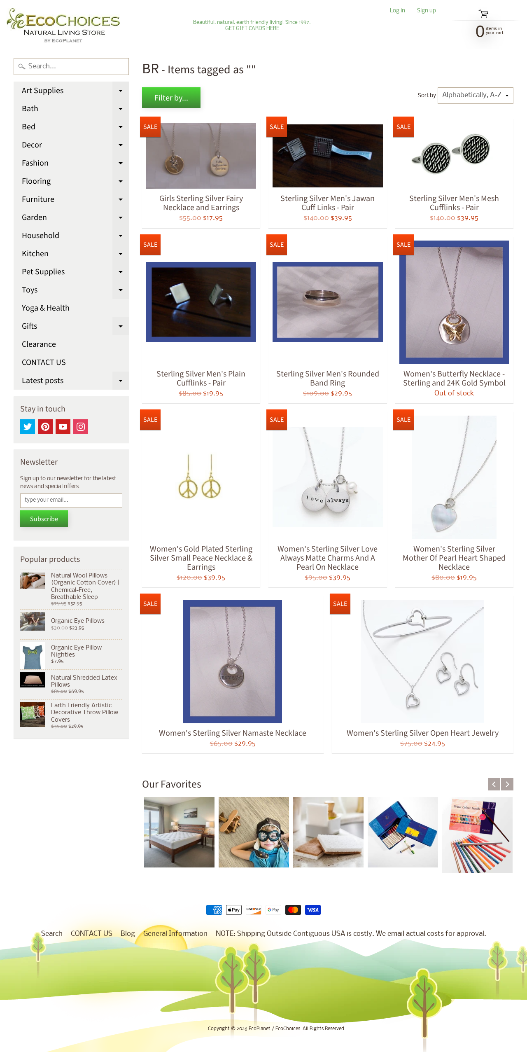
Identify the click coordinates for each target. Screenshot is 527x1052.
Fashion (75, 164)
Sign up (426, 11)
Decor (75, 146)
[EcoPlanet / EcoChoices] (63, 25)
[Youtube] (63, 426)
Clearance (39, 344)
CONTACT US (44, 362)
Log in (397, 11)
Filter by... (171, 98)
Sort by (427, 96)
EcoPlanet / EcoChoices (274, 1028)
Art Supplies (75, 92)
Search (52, 934)
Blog (128, 934)
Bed (75, 128)
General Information (175, 934)
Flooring (75, 182)
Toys (75, 291)
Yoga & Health (46, 308)
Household (75, 237)
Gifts (75, 327)
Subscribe (44, 519)
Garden (75, 219)
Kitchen (75, 255)
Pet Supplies (75, 273)
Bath (75, 110)
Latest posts (75, 382)
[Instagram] (80, 426)
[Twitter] (27, 426)
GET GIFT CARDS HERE (252, 28)
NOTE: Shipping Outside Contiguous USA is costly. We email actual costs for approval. (351, 934)
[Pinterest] (45, 426)
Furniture (75, 201)
